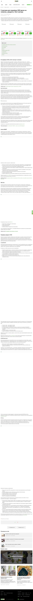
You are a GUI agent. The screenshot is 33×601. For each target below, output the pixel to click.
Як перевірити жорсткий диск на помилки (12, 231)
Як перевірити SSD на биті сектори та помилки (9, 44)
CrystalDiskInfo (4, 51)
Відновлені (29, 4)
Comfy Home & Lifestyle (16, 4)
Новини (6, 4)
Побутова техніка (27, 594)
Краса (21, 596)
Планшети (23, 594)
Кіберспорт (19, 594)
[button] (1, 1)
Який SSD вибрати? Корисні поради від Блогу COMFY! (13, 86)
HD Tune (3, 54)
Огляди (10, 4)
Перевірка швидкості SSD (5, 50)
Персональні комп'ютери (5, 518)
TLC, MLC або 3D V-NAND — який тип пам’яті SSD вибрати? (16, 125)
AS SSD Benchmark (4, 53)
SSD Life (3, 48)
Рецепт (19, 596)
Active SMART (4, 47)
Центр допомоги (21, 599)
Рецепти (23, 4)
